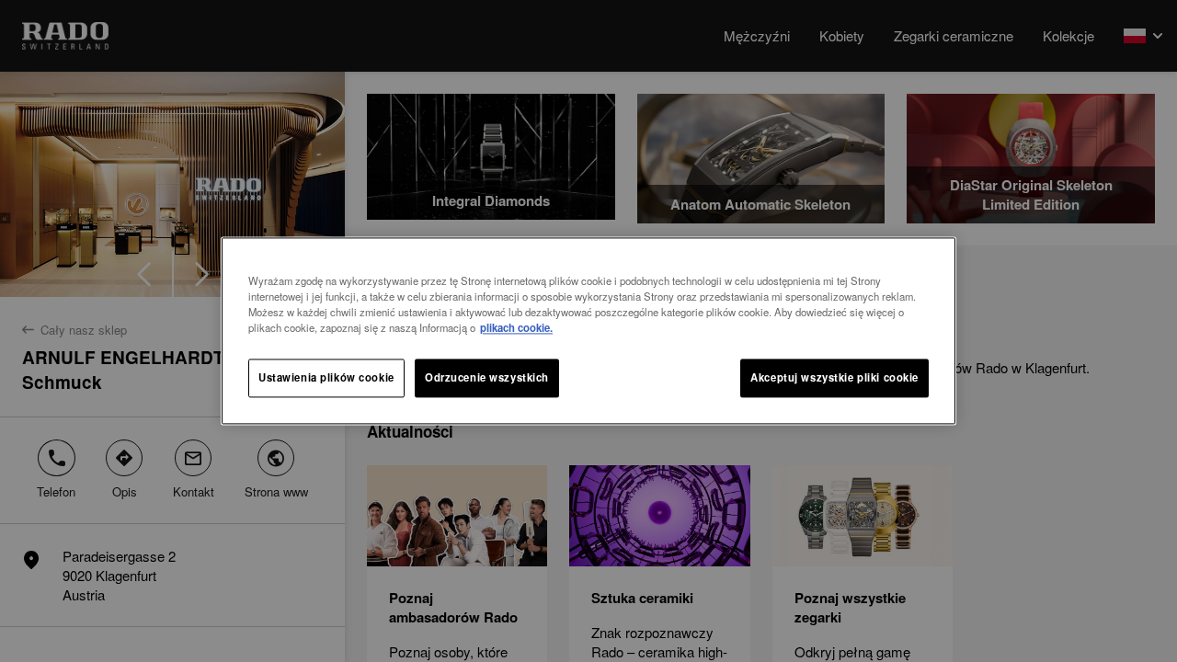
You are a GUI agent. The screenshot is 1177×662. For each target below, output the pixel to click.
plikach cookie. (516, 328)
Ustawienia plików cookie (326, 378)
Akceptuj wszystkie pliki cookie (834, 378)
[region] (588, 330)
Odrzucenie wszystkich (487, 378)
